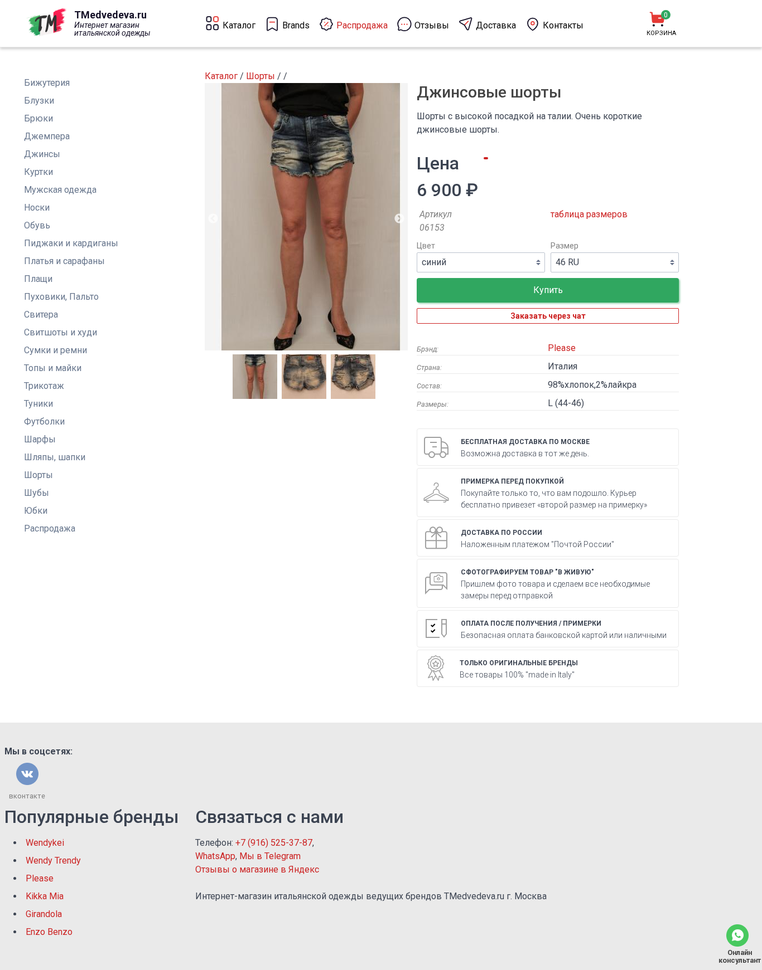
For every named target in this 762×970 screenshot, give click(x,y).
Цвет (426, 246)
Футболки (44, 421)
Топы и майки (52, 368)
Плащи (38, 279)
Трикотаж (44, 386)
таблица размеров (589, 214)
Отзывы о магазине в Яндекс (257, 869)
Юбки (35, 510)
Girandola (44, 914)
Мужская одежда (60, 189)
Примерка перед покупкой (512, 481)
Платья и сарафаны (64, 261)
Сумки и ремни (55, 350)
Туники (38, 403)
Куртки (38, 172)
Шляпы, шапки (54, 457)
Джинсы (42, 154)
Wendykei (45, 842)
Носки (37, 207)
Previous (213, 219)
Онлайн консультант (737, 956)
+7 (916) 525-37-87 (273, 842)
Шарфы (40, 439)
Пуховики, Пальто (61, 296)
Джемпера (47, 136)
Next (399, 219)
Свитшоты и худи (60, 332)
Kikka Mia (45, 896)
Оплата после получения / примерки (531, 623)
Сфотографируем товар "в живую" (527, 572)
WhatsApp (215, 856)
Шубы (36, 493)
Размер (564, 246)
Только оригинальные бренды (519, 663)
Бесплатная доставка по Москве (525, 442)
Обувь (37, 225)
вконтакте (27, 796)
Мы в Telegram (270, 856)
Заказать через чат (548, 315)
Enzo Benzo (49, 932)
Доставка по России (501, 533)
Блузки (39, 100)
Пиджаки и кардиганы (71, 243)
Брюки (38, 118)
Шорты (38, 475)
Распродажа (49, 528)
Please (562, 348)
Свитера (41, 314)
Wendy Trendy (53, 860)
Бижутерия (47, 82)
